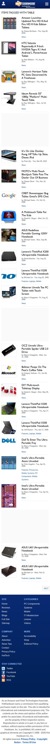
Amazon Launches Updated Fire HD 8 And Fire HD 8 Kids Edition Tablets (35, 22)
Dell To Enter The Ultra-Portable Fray (35, 441)
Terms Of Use (29, 742)
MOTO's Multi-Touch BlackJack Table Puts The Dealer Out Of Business (35, 174)
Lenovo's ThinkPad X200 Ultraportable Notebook (35, 253)
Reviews (6, 608)
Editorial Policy (31, 644)
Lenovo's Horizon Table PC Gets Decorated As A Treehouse (34, 74)
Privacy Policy (8, 651)
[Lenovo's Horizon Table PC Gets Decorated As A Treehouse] (8, 76)
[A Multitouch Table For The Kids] (8, 217)
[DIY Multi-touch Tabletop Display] (8, 390)
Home (4, 604)
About (4, 636)
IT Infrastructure (31, 615)
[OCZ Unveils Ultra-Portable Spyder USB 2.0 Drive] (8, 350)
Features (25, 281)
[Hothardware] (25, 4)
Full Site (6, 619)
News (24, 37)
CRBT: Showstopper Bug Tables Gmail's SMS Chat (35, 195)
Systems (30, 473)
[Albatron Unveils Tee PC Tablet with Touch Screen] (8, 292)
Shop (26, 640)
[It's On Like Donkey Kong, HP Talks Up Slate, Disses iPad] (8, 155)
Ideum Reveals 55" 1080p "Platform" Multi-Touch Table (34, 97)
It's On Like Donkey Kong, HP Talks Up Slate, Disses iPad (35, 154)
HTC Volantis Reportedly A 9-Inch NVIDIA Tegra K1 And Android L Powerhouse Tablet (34, 49)
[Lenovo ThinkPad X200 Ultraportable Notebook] (8, 275)
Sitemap (6, 623)
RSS (9, 680)
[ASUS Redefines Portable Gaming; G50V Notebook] (8, 235)
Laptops (32, 281)
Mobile (38, 281)
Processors (33, 470)
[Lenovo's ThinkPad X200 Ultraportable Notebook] (8, 256)
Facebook (11, 672)
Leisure (27, 619)
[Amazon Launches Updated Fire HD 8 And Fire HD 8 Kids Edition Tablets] (8, 22)
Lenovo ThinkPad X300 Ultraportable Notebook (35, 405)
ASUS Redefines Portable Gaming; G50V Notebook (34, 233)
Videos (27, 623)
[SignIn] (5, 3)
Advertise (6, 640)
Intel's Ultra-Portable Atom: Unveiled (33, 459)
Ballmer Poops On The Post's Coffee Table (34, 368)
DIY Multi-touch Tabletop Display (31, 386)
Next (46, 588)
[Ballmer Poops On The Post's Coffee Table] (8, 371)
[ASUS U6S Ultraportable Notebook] (8, 552)
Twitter (10, 668)
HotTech (6, 655)
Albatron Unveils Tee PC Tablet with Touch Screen (35, 290)
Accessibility (30, 636)
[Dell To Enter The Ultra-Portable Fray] (8, 440)
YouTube (11, 676)
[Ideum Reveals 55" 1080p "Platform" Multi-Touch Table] (8, 98)
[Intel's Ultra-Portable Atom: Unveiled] (8, 462)
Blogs (4, 615)
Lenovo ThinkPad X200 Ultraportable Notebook (35, 272)
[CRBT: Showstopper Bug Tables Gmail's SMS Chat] (8, 196)
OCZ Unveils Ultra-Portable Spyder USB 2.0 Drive (35, 348)
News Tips (7, 644)
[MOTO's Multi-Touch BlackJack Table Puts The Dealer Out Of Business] (8, 176)
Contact (5, 648)
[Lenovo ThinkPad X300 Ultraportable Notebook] (8, 408)
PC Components (32, 604)
